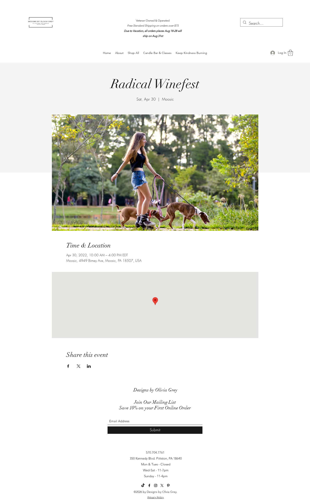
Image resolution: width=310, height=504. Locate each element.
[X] (162, 485)
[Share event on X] (79, 366)
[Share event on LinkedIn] (89, 366)
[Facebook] (149, 485)
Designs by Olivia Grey (155, 390)
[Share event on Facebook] (68, 366)
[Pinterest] (168, 485)
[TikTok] (143, 485)
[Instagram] (156, 485)
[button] (290, 53)
